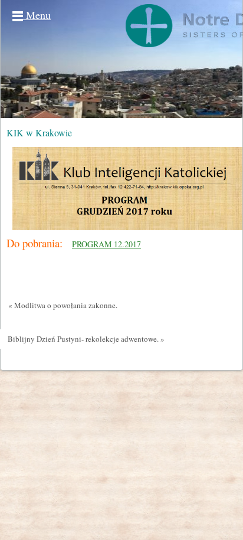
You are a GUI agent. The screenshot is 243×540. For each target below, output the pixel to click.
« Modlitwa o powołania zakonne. (62, 305)
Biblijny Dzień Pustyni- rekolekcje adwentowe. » (86, 338)
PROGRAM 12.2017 (106, 244)
